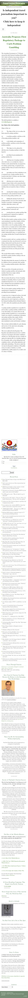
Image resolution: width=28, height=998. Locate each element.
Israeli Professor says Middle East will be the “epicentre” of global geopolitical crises (13, 520)
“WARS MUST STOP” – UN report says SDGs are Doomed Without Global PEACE (14, 509)
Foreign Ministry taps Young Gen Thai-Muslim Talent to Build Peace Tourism (14, 535)
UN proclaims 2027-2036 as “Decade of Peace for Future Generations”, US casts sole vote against (14, 498)
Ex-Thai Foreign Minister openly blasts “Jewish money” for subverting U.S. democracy (14, 652)
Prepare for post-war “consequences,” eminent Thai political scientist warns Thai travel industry (14, 549)
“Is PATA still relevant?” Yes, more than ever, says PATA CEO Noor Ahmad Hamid (14, 524)
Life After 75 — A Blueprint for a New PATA (13, 616)
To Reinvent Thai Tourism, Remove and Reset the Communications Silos (14, 502)
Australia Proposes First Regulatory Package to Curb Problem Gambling (14, 42)
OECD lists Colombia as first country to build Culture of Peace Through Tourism (13, 487)
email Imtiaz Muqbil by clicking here (12, 720)
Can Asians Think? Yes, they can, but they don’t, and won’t (14, 656)
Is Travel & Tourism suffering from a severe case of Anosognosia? (14, 643)
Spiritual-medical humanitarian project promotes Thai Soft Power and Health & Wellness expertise (14, 569)
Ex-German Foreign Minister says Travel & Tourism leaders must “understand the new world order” (14, 561)
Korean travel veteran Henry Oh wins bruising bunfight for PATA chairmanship (13, 527)
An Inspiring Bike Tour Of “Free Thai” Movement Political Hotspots (14, 623)
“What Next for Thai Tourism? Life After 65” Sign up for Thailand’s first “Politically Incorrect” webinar (14, 648)
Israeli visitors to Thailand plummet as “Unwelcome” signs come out (12, 573)
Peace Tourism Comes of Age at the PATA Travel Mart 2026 (14, 480)
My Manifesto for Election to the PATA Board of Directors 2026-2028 (14, 576)
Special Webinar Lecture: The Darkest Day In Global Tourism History (13, 595)
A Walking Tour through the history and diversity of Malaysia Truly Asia (14, 598)
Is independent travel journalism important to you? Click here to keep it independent (14, 17)
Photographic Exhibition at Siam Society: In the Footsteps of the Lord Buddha (14, 591)
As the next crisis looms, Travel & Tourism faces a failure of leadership (14, 565)
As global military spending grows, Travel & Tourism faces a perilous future (13, 538)
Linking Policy (10, 992)
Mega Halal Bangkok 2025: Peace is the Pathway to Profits (14, 636)
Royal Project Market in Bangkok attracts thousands (12, 626)
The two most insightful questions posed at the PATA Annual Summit (14, 516)
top (26, 996)
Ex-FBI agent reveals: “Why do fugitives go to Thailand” (14, 494)
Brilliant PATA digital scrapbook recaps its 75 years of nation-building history (13, 513)
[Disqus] (14, 376)
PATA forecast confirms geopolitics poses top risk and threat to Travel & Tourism (14, 659)
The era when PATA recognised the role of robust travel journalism (14, 531)
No (3, 463)
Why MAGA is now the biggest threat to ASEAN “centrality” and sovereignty (14, 640)
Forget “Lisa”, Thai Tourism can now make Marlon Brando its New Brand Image (13, 553)
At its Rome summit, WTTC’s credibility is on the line (14, 602)
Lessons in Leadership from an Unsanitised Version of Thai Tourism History (13, 606)
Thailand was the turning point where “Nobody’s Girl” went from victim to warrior (14, 584)
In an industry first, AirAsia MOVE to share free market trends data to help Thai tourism (14, 505)
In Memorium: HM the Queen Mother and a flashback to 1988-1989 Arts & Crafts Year (13, 587)
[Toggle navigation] (3, 29)
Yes (4, 461)
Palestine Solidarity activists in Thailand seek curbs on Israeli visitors (13, 619)
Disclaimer (3, 992)
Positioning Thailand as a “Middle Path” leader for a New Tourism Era (14, 557)
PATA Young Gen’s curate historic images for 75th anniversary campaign (14, 613)
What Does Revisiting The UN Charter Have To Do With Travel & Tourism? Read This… (14, 542)
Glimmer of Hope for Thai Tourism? (11, 629)
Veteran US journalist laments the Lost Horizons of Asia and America (14, 546)
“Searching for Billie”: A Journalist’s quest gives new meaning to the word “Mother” (14, 580)
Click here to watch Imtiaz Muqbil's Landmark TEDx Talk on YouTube (13, 667)
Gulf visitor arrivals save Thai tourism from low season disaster (14, 483)
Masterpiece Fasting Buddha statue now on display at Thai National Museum (13, 632)
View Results (14, 468)
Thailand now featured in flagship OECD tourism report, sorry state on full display (14, 491)
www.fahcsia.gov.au (7, 122)
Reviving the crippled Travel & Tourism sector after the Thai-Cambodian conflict (14, 609)
